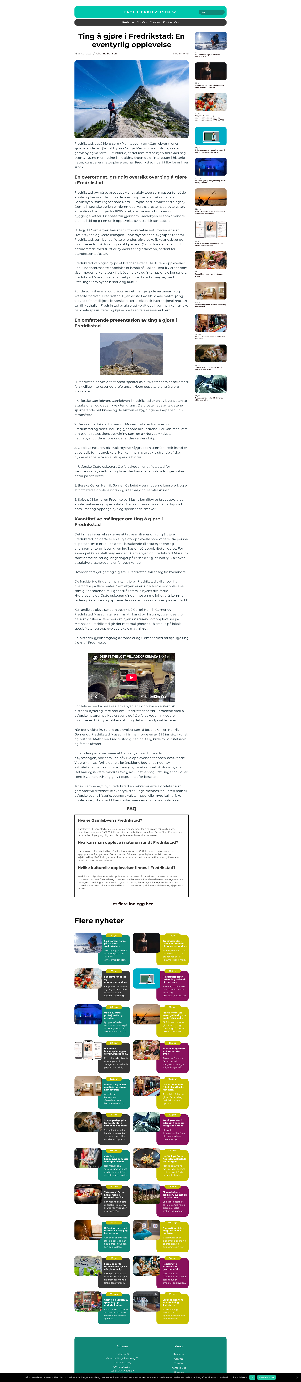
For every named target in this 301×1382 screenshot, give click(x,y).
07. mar (114, 1294)
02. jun (172, 1007)
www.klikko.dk (125, 1370)
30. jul (114, 935)
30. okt (114, 1222)
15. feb (114, 1114)
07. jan (114, 1150)
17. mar (114, 1078)
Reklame (128, 22)
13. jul (173, 935)
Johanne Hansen (106, 53)
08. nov (173, 1294)
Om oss (142, 22)
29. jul (114, 1258)
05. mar (172, 1078)
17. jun (172, 971)
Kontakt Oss (171, 22)
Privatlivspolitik (266, 1377)
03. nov (173, 1186)
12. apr (172, 1043)
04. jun (173, 1258)
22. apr (114, 1043)
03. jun (114, 1007)
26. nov (114, 1186)
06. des (173, 1150)
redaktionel (181, 53)
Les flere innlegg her (131, 903)
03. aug (172, 1222)
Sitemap (179, 1372)
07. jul (114, 971)
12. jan (172, 1114)
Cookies (155, 22)
